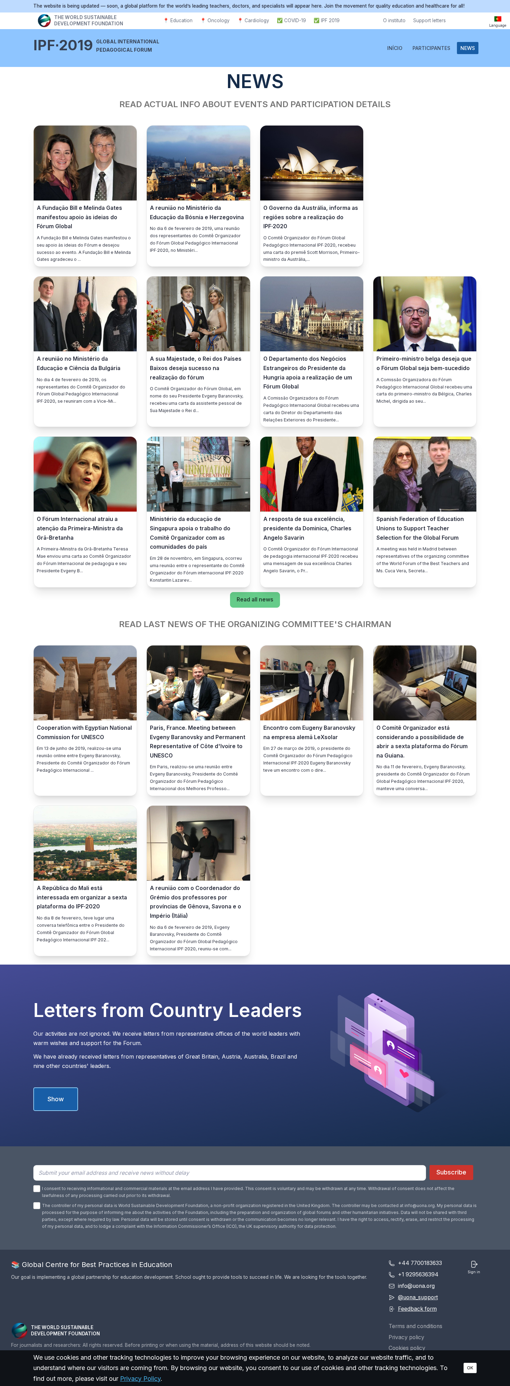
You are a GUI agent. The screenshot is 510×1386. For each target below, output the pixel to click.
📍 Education (178, 20)
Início (394, 48)
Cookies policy (407, 1348)
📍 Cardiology (253, 20)
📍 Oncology (215, 20)
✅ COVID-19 (291, 20)
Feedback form (417, 1309)
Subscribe (451, 1172)
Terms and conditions (415, 1326)
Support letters (429, 20)
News (467, 48)
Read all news (255, 599)
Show (56, 1099)
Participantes (431, 48)
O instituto (394, 20)
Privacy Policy (140, 1378)
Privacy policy (406, 1337)
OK (470, 1367)
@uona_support (418, 1297)
